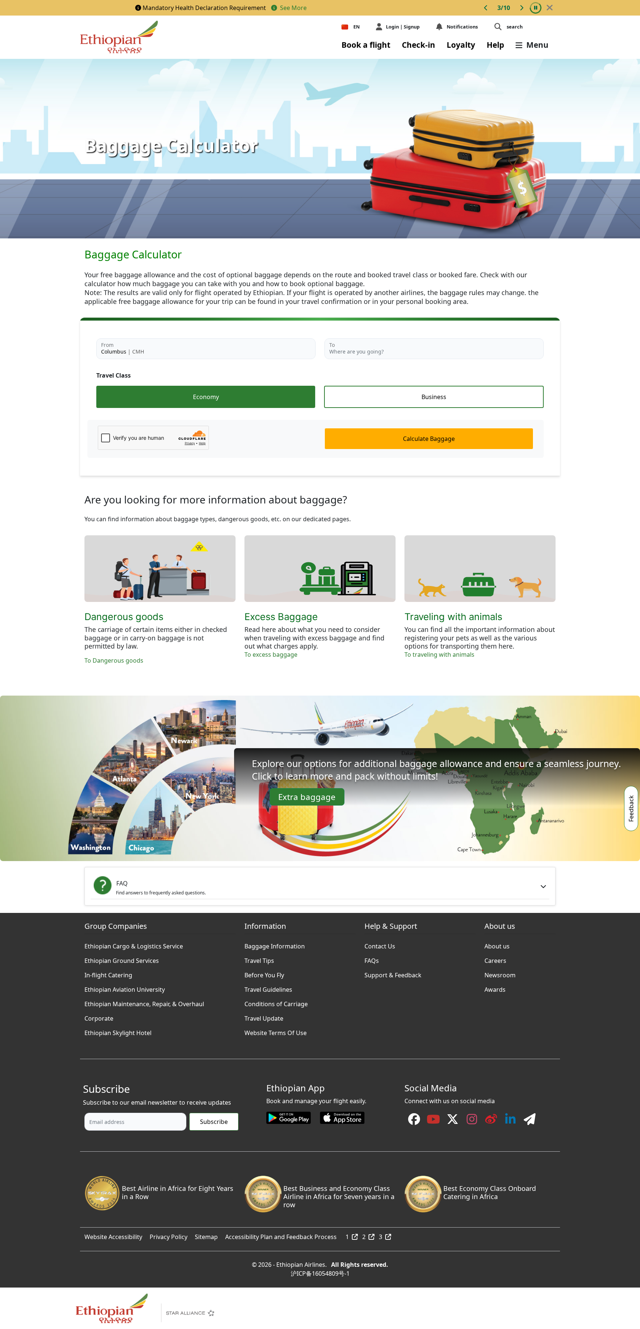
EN (356, 26)
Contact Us (379, 944)
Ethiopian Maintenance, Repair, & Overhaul (144, 1002)
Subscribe (214, 1122)
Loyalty (461, 45)
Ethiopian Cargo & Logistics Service (133, 944)
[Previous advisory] (486, 8)
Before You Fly (264, 973)
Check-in (418, 45)
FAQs (371, 959)
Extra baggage (307, 797)
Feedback (631, 808)
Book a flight (365, 45)
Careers (495, 959)
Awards (495, 987)
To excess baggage (270, 654)
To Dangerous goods (113, 660)
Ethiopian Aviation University (124, 987)
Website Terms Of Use (275, 1031)
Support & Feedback (392, 973)
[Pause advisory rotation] (535, 8)
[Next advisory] (521, 8)
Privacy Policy (168, 1235)
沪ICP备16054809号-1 (320, 1271)
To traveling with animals (439, 654)
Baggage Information (274, 944)
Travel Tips (259, 959)
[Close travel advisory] (550, 8)
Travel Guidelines (268, 987)
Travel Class (113, 375)
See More (293, 8)
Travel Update (263, 1016)
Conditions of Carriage (276, 1002)
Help (495, 45)
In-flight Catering (108, 973)
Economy (206, 397)
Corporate (98, 1016)
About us (497, 944)
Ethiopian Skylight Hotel (117, 1031)
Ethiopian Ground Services (121, 959)
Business (433, 397)
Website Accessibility (113, 1235)
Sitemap (206, 1235)
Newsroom (500, 973)
